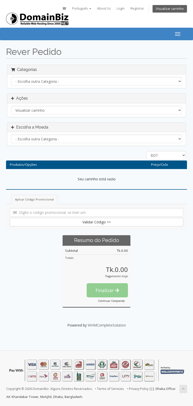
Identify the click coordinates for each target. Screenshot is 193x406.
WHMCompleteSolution (107, 325)
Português (80, 8)
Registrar (137, 8)
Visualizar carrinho (170, 9)
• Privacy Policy (138, 389)
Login (121, 8)
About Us (104, 8)
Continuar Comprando (111, 301)
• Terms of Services (109, 389)
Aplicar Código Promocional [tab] (34, 199)
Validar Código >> (96, 222)
